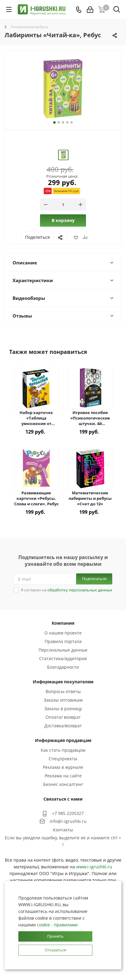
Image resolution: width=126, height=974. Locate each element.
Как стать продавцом (63, 750)
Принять (55, 936)
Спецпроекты (63, 758)
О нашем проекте (63, 633)
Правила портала (63, 641)
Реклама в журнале (63, 767)
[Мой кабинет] (90, 10)
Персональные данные (63, 650)
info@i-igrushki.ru (68, 821)
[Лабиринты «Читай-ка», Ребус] (63, 88)
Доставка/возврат (63, 726)
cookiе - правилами (57, 925)
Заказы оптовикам (63, 700)
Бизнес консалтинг (63, 784)
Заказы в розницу (63, 708)
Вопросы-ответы (63, 691)
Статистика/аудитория (63, 658)
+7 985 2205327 (68, 813)
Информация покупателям (63, 682)
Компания (63, 623)
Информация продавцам (63, 740)
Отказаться (55, 950)
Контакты (63, 830)
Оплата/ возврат (63, 717)
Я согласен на (66, 590)
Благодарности (63, 667)
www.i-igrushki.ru (94, 867)
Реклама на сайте (63, 776)
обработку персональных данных (79, 590)
